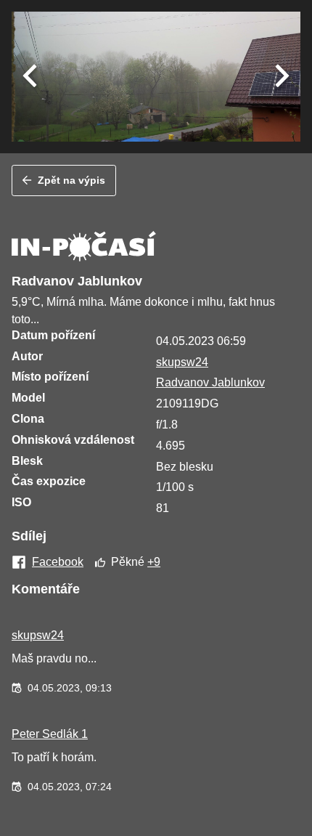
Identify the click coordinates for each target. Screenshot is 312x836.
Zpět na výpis (71, 180)
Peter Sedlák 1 (50, 734)
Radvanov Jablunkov (210, 382)
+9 (153, 562)
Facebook (57, 562)
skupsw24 (182, 362)
